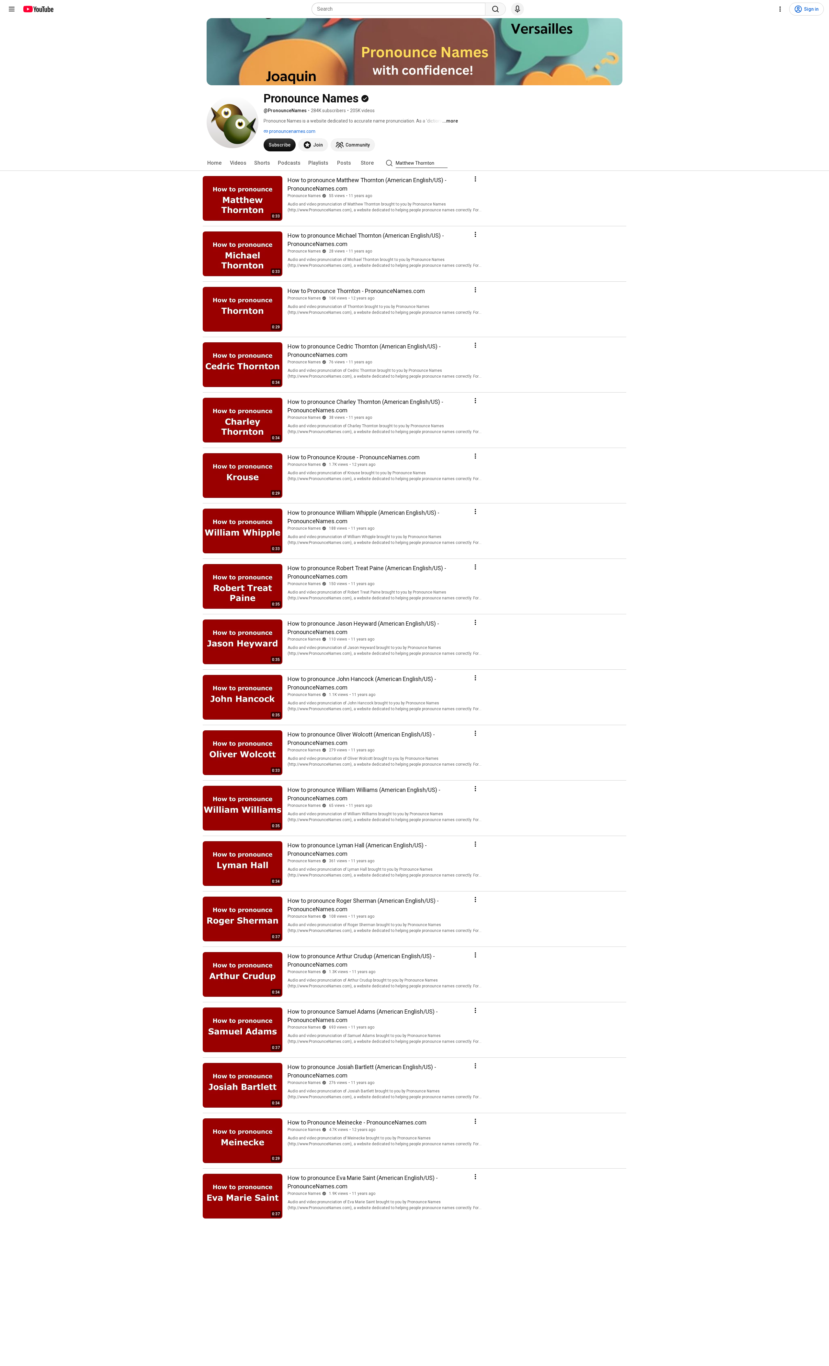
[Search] (495, 9)
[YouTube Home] (38, 9)
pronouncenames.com (291, 131)
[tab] (214, 163)
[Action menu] (475, 178)
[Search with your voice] (517, 9)
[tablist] (414, 163)
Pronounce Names (304, 196)
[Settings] (780, 9)
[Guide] (12, 9)
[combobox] (400, 9)
